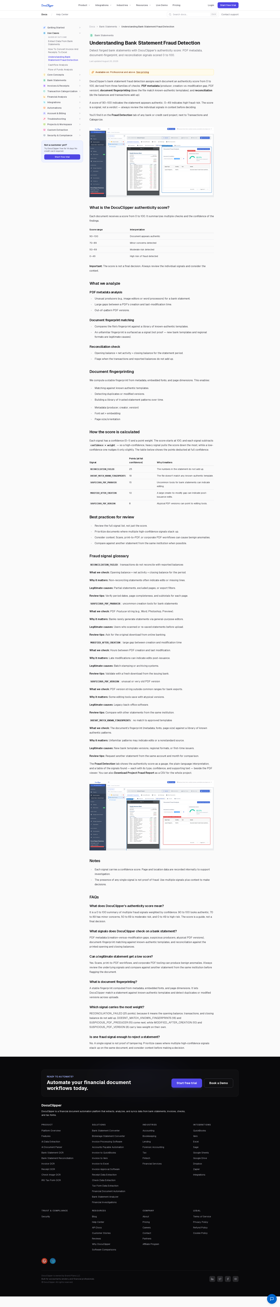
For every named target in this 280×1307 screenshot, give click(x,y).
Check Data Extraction (104, 1180)
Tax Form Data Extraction (105, 1185)
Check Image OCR (51, 1174)
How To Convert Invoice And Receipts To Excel (63, 51)
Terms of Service (202, 1216)
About (146, 1216)
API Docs (97, 1227)
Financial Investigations (104, 1202)
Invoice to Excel (100, 1163)
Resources (142, 5)
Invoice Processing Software (107, 1141)
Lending (147, 1141)
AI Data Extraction (50, 1141)
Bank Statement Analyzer (105, 1196)
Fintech (146, 1158)
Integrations (102, 5)
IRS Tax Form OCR (51, 1180)
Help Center (62, 14)
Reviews (96, 1238)
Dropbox (197, 1163)
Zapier (196, 1169)
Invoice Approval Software (106, 1169)
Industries (122, 5)
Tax (144, 1152)
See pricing (142, 72)
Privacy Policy (200, 1222)
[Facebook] (228, 1279)
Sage (195, 1147)
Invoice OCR (48, 1163)
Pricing (176, 5)
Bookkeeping (149, 1136)
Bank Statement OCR (52, 1152)
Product (82, 5)
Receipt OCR (48, 1169)
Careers (147, 1227)
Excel (196, 1141)
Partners (147, 1238)
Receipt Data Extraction (104, 1174)
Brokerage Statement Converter (108, 1136)
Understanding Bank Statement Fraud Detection (63, 58)
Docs (44, 14)
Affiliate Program (151, 1244)
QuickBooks (199, 1130)
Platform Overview (51, 1130)
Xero (195, 1136)
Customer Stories (101, 1233)
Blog (94, 1216)
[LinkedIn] (212, 1279)
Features (46, 1136)
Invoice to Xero (100, 1158)
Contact (147, 1233)
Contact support (230, 14)
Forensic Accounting (153, 1147)
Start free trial (228, 5)
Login (211, 5)
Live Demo (162, 5)
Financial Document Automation (108, 1191)
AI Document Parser (51, 1147)
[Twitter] (220, 1279)
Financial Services (152, 1163)
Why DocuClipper (101, 1244)
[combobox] (193, 14)
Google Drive (200, 1158)
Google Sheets (201, 1152)
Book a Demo (218, 1083)
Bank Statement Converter (106, 1130)
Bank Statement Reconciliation (57, 1158)
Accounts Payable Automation (108, 1147)
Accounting (148, 1130)
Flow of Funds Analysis (60, 69)
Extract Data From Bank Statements (60, 43)
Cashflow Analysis (58, 64)
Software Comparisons (104, 1249)
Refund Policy (200, 1227)
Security (45, 1216)
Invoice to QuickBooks (104, 1152)
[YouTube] (236, 1279)
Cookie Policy (200, 1233)
